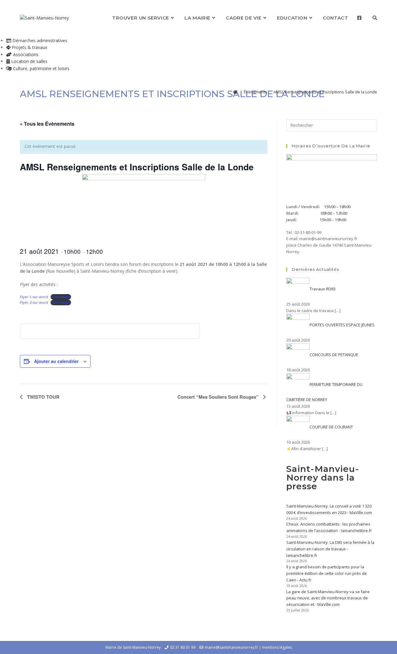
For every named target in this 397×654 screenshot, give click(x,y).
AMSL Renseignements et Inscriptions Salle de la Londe (325, 92)
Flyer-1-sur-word (34, 296)
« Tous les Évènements (47, 123)
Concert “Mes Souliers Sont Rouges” (218, 396)
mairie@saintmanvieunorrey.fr (231, 647)
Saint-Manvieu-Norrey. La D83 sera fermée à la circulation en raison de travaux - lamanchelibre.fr (330, 549)
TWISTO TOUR (43, 396)
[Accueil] (235, 92)
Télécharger (61, 296)
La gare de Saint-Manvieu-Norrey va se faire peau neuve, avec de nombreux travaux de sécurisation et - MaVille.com (328, 598)
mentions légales (277, 647)
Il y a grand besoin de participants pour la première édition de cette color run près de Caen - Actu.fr (326, 573)
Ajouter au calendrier (56, 361)
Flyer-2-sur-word (34, 302)
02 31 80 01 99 (182, 647)
